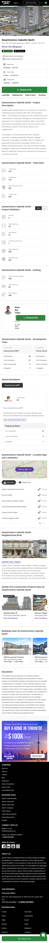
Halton (16, 3)
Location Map (5, 95)
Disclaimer (42, 95)
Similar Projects (30, 95)
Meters (38, 208)
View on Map (23, 469)
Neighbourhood (17, 95)
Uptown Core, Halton (11, 562)
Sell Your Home (31, 3)
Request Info (26, 939)
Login (41, 3)
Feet (44, 208)
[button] (46, 3)
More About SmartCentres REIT (15, 420)
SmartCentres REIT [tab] (12, 385)
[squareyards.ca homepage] (6, 3)
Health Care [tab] (26, 482)
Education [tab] (10, 482)
